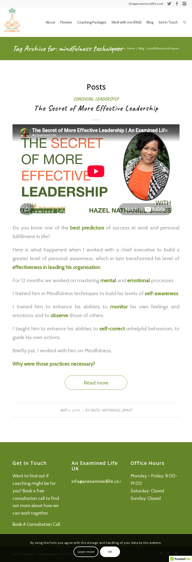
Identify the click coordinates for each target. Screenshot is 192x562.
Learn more (86, 552)
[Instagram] (184, 3)
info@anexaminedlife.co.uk (98, 481)
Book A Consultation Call (36, 524)
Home (131, 48)
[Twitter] (169, 3)
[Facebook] (176, 3)
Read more (96, 382)
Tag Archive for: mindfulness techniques (67, 48)
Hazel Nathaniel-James (111, 410)
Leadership (106, 99)
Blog (141, 48)
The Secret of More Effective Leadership (96, 108)
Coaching (83, 99)
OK (110, 552)
